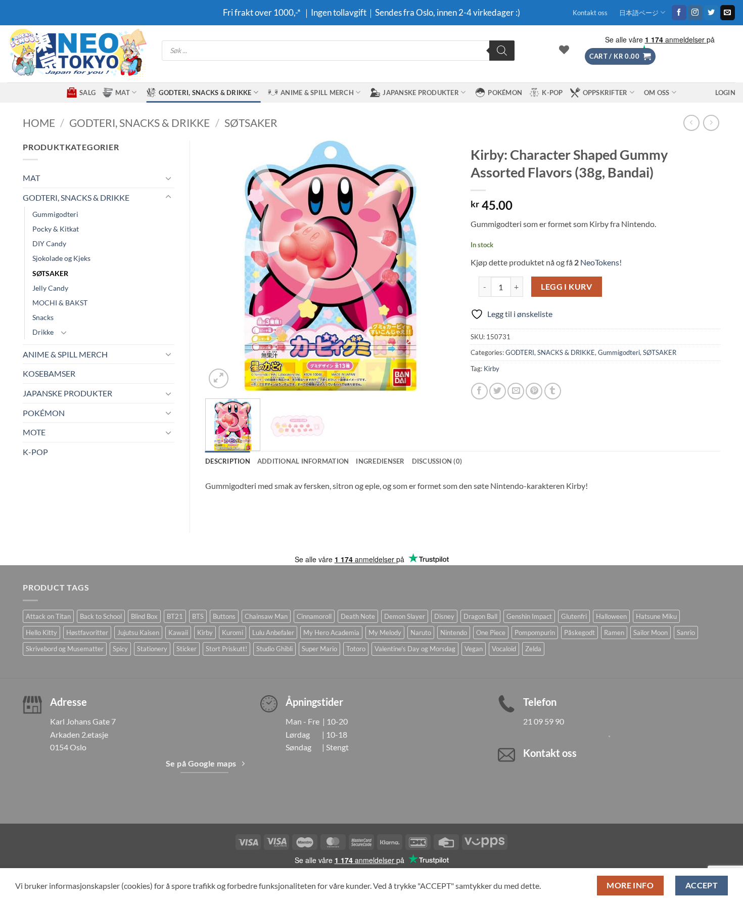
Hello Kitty (41, 632)
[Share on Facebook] (479, 391)
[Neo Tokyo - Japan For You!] (77, 54)
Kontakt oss (590, 13)
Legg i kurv (566, 286)
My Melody (384, 632)
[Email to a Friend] (515, 391)
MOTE (34, 432)
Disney (444, 616)
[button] (620, 56)
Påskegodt (579, 632)
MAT (122, 92)
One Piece (490, 632)
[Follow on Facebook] (679, 12)
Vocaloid (504, 649)
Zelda (533, 649)
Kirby (491, 369)
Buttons (224, 616)
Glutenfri (574, 616)
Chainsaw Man (266, 616)
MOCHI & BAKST (59, 302)
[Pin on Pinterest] (534, 391)
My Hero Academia (331, 632)
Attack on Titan (48, 616)
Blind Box (144, 616)
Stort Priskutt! (226, 649)
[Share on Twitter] (497, 391)
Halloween (611, 616)
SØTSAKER (250, 122)
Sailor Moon (650, 632)
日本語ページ (639, 13)
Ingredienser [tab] (380, 461)
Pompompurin (535, 632)
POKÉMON (505, 92)
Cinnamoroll (314, 616)
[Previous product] (711, 122)
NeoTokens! (600, 262)
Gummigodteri (55, 214)
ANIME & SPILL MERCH (317, 92)
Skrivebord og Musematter (65, 649)
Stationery (152, 649)
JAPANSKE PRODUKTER (421, 92)
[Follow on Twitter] (711, 12)
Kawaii (178, 632)
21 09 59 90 (543, 721)
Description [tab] (227, 461)
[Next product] (691, 122)
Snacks (43, 317)
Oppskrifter (605, 92)
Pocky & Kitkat (55, 228)
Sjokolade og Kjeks (61, 258)
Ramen (614, 632)
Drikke (43, 332)
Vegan (474, 649)
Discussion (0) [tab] (437, 461)
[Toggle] (168, 178)
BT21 (175, 616)
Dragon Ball (480, 616)
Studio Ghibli (274, 649)
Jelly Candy (50, 288)
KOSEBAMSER (49, 373)
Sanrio (686, 632)
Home (39, 122)
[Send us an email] (727, 12)
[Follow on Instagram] (695, 12)
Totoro (355, 649)
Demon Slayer (404, 616)
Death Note (358, 616)
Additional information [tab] (303, 461)
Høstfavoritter (87, 632)
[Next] (437, 266)
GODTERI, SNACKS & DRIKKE (205, 92)
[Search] (502, 50)
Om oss (657, 92)
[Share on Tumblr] (552, 391)
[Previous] (223, 266)
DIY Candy (49, 243)
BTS (198, 616)
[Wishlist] (564, 49)
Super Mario (319, 649)
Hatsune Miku (656, 616)
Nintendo (453, 632)
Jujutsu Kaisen (138, 632)
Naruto (420, 632)
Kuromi (232, 632)
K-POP (552, 92)
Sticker (186, 649)
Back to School (101, 616)
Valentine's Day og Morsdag (415, 649)
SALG (87, 92)
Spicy (120, 649)
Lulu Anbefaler (273, 632)
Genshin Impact (529, 616)
